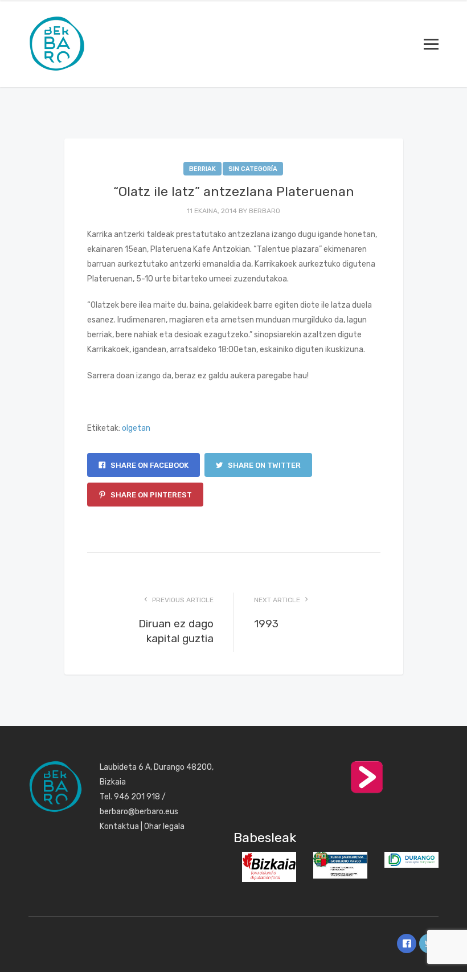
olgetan (136, 428)
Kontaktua (119, 826)
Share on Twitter (263, 465)
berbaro (264, 211)
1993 (266, 623)
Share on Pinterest (150, 495)
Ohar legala (164, 826)
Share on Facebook (149, 465)
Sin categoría (252, 169)
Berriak (202, 169)
